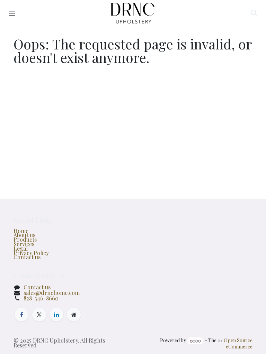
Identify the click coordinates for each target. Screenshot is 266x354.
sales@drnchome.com (52, 292)
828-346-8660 (41, 298)
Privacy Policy (31, 253)
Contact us (27, 257)
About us (24, 235)
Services (24, 244)
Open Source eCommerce (238, 343)
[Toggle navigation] (12, 13)
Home (21, 230)
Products (25, 239)
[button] (254, 13)
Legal (21, 248)
